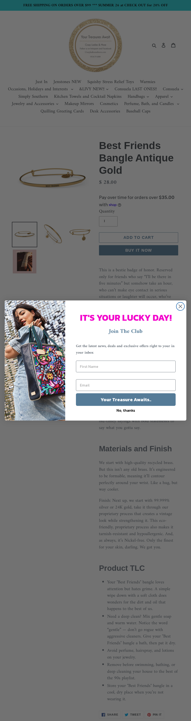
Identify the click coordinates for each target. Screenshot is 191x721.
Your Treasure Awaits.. (126, 399)
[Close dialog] (180, 306)
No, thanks (125, 410)
